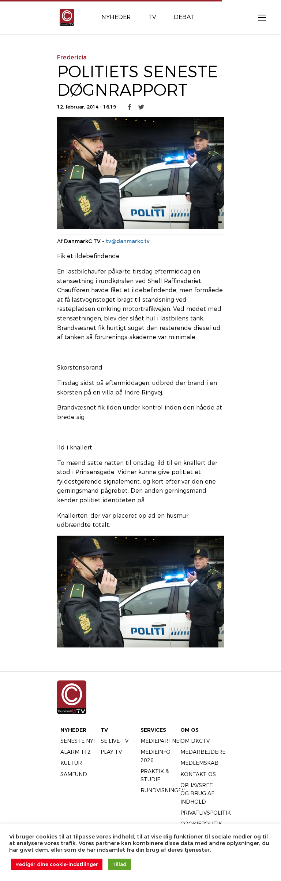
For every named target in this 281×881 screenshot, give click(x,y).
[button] (129, 107)
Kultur (71, 763)
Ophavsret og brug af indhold (197, 793)
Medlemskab (199, 763)
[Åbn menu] (258, 17)
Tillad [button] (119, 864)
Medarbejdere (202, 752)
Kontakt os (198, 774)
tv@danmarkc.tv (128, 241)
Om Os (189, 730)
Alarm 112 (75, 752)
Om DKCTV (195, 741)
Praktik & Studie (154, 775)
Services (153, 730)
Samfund (73, 774)
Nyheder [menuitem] (116, 17)
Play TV (111, 752)
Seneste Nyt (78, 741)
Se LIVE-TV (114, 741)
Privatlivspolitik (205, 813)
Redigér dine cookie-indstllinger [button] (56, 864)
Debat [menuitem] (184, 17)
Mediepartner (161, 741)
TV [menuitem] (152, 17)
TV (104, 730)
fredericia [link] (72, 57)
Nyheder (73, 730)
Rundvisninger (163, 790)
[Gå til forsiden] (67, 16)
